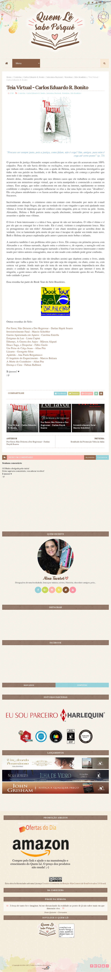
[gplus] (104, 2)
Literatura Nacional (55, 77)
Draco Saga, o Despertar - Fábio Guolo (27, 344)
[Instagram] (52, 590)
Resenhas (69, 77)
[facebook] (88, 2)
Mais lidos (29, 685)
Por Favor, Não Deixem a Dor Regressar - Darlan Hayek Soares (40, 328)
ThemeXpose (7, 965)
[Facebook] (38, 590)
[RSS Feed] (59, 590)
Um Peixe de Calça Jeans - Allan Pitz (26, 348)
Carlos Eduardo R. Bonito (34, 77)
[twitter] (92, 2)
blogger (90, 457)
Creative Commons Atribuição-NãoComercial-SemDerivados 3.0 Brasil (74, 883)
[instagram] (100, 2)
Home (9, 77)
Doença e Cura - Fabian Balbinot (24, 364)
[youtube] (96, 2)
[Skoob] (66, 590)
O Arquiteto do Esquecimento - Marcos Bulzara (32, 358)
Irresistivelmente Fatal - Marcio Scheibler (28, 331)
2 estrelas (18, 77)
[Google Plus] (45, 590)
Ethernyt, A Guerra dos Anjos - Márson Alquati (32, 341)
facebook (102, 457)
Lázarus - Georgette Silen (20, 351)
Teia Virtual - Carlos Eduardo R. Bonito (22, 426)
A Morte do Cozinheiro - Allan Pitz (25, 361)
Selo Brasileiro (81, 77)
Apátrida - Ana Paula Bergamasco (24, 354)
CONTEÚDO (82, 685)
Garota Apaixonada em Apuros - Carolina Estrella (33, 335)
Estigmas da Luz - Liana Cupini (23, 338)
